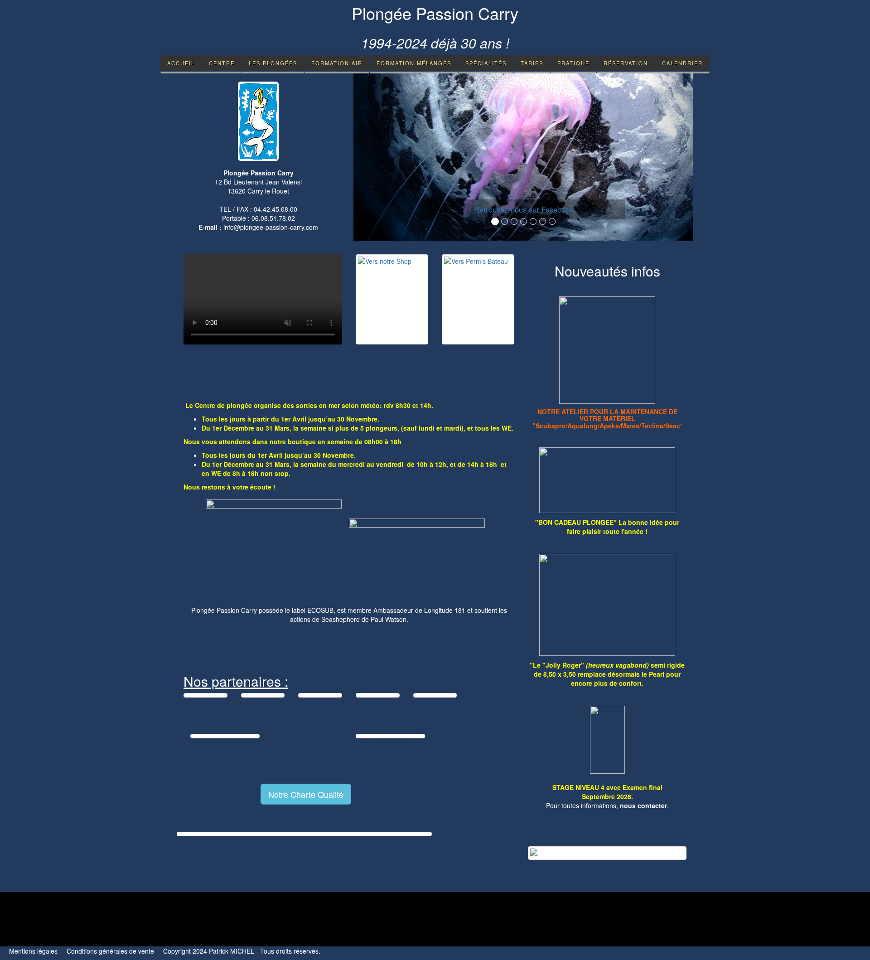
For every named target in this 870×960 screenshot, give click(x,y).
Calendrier (682, 63)
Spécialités (486, 63)
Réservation (626, 63)
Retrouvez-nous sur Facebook (523, 209)
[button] (379, 157)
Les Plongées (273, 63)
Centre (222, 63)
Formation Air (336, 63)
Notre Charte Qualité (305, 794)
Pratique (573, 63)
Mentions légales (33, 950)
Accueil (181, 63)
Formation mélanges (414, 63)
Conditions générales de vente (110, 950)
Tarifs (532, 63)
